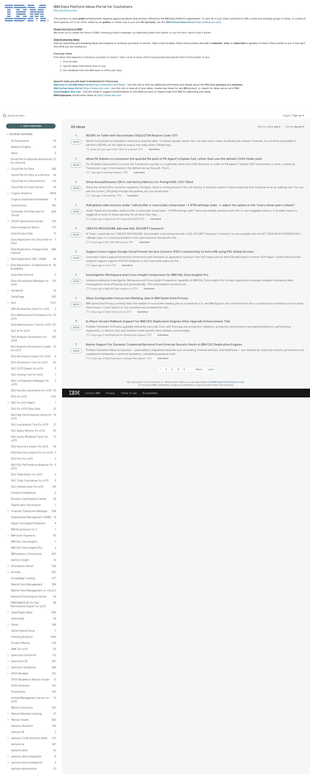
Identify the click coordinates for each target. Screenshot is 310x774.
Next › (199, 369)
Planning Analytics (112, 172)
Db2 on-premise (128, 149)
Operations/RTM (130, 219)
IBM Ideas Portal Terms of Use (228, 382)
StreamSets (109, 195)
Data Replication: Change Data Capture (125, 335)
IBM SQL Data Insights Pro (118, 288)
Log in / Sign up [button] (292, 115)
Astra (107, 265)
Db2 (116, 149)
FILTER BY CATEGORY (21, 134)
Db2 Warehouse (119, 242)
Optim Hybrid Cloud (115, 311)
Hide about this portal (65, 10)
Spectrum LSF (112, 219)
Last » (211, 369)
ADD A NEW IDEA (32, 126)
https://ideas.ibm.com (208, 22)
